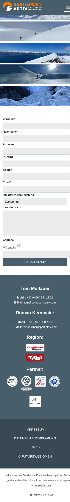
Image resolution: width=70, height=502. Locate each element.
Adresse (8, 144)
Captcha (8, 239)
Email (7, 182)
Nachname (10, 131)
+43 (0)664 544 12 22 (40, 297)
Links (35, 447)
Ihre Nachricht (12, 207)
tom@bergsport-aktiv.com (40, 302)
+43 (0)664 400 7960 (39, 321)
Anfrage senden (35, 261)
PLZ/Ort (8, 157)
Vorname (9, 119)
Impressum (35, 429)
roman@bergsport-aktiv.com (40, 326)
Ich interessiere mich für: (19, 194)
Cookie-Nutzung (42, 485)
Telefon (7, 169)
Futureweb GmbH (37, 456)
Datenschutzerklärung (35, 438)
